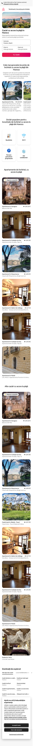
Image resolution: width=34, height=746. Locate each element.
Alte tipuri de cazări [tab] (7, 672)
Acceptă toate (16, 725)
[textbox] (9, 49)
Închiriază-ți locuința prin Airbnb (19, 9)
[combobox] (16, 43)
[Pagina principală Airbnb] (3, 9)
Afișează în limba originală (10, 4)
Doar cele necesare (16, 730)
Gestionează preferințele (16, 734)
